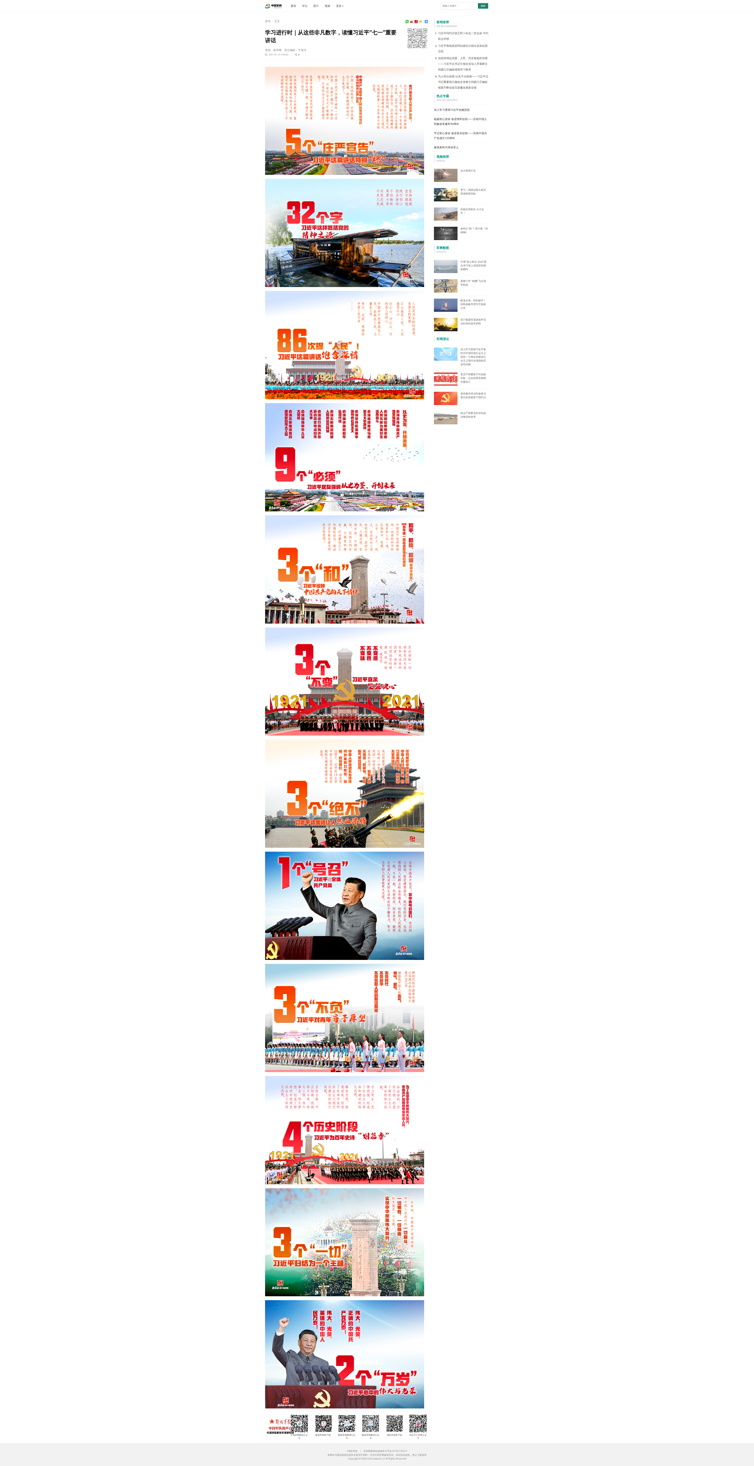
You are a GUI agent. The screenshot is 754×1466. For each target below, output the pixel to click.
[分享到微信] (407, 21)
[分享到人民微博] (416, 21)
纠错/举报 (352, 1451)
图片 (316, 6)
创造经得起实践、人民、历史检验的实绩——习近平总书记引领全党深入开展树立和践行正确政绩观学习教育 (463, 63)
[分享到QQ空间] (420, 21)
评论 (304, 6)
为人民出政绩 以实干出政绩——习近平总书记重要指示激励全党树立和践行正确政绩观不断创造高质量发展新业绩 (463, 82)
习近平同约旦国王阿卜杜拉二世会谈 (460, 33)
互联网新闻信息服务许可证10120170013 (385, 1451)
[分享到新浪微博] (411, 21)
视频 (327, 6)
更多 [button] (339, 6)
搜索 (483, 5)
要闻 (293, 6)
